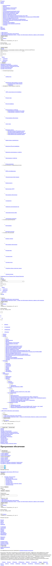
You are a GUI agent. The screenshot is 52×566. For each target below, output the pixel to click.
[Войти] (1, 313)
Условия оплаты (4, 541)
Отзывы (2, 530)
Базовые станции (4, 442)
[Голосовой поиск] (2, 54)
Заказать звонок (4, 47)
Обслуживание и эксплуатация (10, 7)
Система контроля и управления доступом (10, 433)
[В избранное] (3, 466)
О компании (3, 526)
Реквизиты (3, 536)
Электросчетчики (4, 438)
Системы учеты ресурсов (9, 476)
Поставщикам (4, 533)
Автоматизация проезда (6, 435)
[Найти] (5, 54)
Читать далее (30, 556)
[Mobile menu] (2, 293)
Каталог (2, 519)
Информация (3, 534)
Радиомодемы (4, 437)
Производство (6, 21)
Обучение (5, 24)
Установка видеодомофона (9, 22)
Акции (2, 521)
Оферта (2, 548)
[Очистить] (23, 51)
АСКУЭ (5, 10)
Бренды (2, 522)
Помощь (2, 539)
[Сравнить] (3, 468)
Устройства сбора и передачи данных (9, 443)
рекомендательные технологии (26, 550)
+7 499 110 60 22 (4, 32)
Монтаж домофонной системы (9, 14)
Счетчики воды (4, 440)
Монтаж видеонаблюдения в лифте (10, 13)
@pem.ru (4, 38)
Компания (3, 524)
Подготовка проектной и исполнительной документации (15, 20)
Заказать (2, 473)
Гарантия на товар (4, 543)
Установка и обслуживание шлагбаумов (11, 23)
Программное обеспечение (11, 479)
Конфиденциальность (5, 547)
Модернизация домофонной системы (11, 12)
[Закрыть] (1, 319)
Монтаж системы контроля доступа (10, 17)
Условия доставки (4, 542)
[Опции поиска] (1, 52)
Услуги (2, 523)
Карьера (2, 531)
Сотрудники (3, 527)
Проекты (2, 538)
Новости (2, 529)
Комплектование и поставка (9, 8)
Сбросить (6, 486)
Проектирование (6, 5)
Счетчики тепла (4, 441)
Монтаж (5, 6)
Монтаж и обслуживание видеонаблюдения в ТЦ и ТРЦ (15, 15)
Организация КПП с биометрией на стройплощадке (14, 19)
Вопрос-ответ (3, 544)
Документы (3, 532)
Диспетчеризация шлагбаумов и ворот (11, 11)
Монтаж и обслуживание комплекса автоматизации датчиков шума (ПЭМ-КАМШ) (21, 16)
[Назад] (7, 338)
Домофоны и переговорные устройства (9, 432)
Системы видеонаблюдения (6, 434)
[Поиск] (2, 312)
